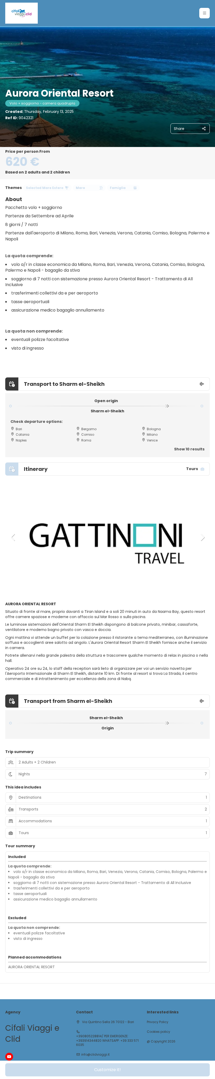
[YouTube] (9, 1057)
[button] (204, 13)
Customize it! (107, 1070)
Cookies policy (158, 1032)
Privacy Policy (157, 1022)
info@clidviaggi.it (95, 1054)
